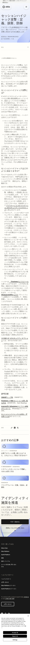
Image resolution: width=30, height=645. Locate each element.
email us (26, 597)
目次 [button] (2, 47)
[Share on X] (18, 428)
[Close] (28, 616)
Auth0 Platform (5, 554)
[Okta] (6, 7)
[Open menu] (26, 6)
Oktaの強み (4, 548)
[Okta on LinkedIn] (9, 613)
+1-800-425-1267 (9, 598)
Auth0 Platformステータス (8, 588)
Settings (15, 639)
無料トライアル (5, 561)
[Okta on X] (5, 613)
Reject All (15, 636)
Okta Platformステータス (8, 585)
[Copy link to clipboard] (11, 428)
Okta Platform (5, 551)
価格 (2, 558)
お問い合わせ (7, 604)
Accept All (15, 632)
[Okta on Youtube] (2, 613)
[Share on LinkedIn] (14, 428)
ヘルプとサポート (6, 579)
